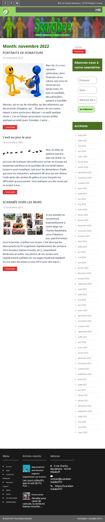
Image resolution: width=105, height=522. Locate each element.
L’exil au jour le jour (17, 137)
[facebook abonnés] (11, 3)
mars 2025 (82, 210)
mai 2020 (82, 422)
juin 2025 (82, 199)
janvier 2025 (83, 220)
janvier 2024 (83, 268)
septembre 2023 (85, 284)
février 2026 (83, 162)
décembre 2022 (84, 316)
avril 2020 (82, 427)
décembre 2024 (84, 225)
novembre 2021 (84, 363)
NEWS (8, 490)
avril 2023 (82, 305)
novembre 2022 (84, 321)
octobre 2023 (84, 279)
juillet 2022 (82, 337)
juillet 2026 (82, 141)
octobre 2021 (84, 369)
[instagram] (17, 3)
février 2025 (83, 215)
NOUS (8, 494)
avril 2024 (82, 263)
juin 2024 (82, 252)
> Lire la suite (10, 127)
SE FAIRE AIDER (11, 498)
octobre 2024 (84, 236)
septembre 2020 (85, 411)
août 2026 (82, 135)
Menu (98, 10)
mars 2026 (82, 156)
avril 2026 (82, 151)
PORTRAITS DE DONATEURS (23, 53)
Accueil (9, 467)
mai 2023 (82, 300)
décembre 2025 (84, 172)
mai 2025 (82, 204)
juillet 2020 (82, 416)
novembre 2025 (84, 178)
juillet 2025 (82, 194)
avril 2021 (82, 390)
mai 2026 (82, 146)
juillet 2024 (82, 247)
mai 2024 (82, 257)
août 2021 (82, 379)
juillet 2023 (82, 294)
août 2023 (82, 289)
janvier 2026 (83, 167)
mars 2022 (82, 348)
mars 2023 (82, 310)
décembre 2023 (84, 273)
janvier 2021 (83, 401)
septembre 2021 (85, 374)
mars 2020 (82, 432)
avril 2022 (82, 342)
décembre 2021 (84, 358)
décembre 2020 (84, 406)
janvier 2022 (83, 353)
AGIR (8, 470)
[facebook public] (5, 3)
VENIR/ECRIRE (11, 502)
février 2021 (83, 395)
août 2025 (82, 188)
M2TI (11, 519)
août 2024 (82, 241)
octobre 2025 (84, 183)
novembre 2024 (84, 231)
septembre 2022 (85, 332)
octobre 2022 (84, 326)
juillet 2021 (82, 385)
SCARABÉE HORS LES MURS (22, 202)
